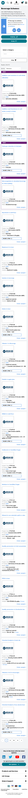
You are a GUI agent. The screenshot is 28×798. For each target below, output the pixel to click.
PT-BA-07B (12, 720)
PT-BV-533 (12, 199)
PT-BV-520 (12, 395)
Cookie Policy (24, 789)
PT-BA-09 (12, 656)
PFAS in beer (6, 578)
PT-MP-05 (12, 429)
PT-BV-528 (12, 625)
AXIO (7, 97)
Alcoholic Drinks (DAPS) (14, 533)
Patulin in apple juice (8, 379)
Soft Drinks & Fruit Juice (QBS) (16, 95)
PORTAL (12, 37)
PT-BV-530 (12, 562)
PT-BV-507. (12, 162)
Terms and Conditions (5, 789)
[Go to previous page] (2, 740)
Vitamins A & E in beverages (10, 672)
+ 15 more (4, 664)
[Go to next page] (21, 740)
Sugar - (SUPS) (12, 467)
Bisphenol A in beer (8, 247)
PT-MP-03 (12, 228)
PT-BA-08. (12, 324)
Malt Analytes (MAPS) (14, 230)
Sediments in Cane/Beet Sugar (11, 450)
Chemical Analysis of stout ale (11, 640)
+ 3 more (16, 632)
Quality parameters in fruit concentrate (14, 546)
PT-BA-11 (12, 594)
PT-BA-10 (12, 263)
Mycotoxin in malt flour (9, 212)
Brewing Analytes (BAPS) (15, 264)
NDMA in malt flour (8, 414)
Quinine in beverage (8, 278)
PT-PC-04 (11, 465)
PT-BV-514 (12, 359)
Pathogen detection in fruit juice (11, 146)
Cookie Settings (4, 790)
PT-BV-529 (12, 293)
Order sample (21, 101)
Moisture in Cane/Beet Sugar (11, 484)
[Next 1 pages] (13, 740)
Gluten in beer (6, 309)
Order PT (14, 41)
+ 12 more (21, 601)
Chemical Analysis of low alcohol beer (13, 705)
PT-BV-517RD (13, 127)
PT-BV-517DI (12, 93)
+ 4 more (6, 729)
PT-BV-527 (12, 688)
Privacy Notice (16, 789)
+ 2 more (17, 570)
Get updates (13, 764)
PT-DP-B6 (12, 531)
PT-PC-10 (11, 500)
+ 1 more (10, 696)
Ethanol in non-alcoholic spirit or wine (13, 515)
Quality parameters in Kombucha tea (13, 609)
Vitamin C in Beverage (9, 343)
